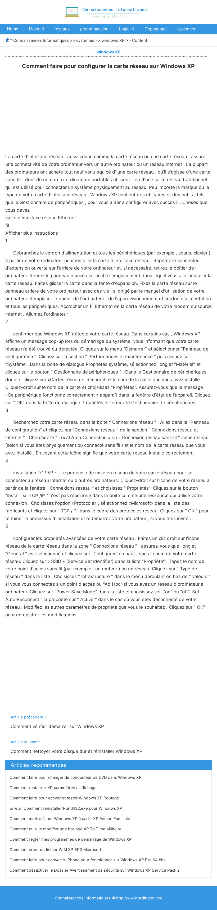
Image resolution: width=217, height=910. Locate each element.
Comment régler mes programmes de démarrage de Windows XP (71, 839)
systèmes (186, 29)
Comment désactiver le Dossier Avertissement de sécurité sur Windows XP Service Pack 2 (95, 870)
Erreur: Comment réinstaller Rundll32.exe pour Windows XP (66, 808)
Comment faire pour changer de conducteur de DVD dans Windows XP (76, 777)
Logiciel (126, 29)
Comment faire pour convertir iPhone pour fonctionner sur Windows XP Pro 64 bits (88, 859)
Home (12, 29)
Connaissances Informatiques (41, 40)
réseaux (62, 29)
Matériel (36, 29)
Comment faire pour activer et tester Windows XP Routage (65, 797)
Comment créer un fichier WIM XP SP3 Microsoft (56, 849)
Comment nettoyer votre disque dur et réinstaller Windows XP (77, 751)
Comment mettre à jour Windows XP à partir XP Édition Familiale (70, 818)
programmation (94, 29)
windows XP (113, 40)
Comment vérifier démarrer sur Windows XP (58, 726)
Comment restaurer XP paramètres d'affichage (54, 787)
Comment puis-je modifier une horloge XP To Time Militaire (66, 828)
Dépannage (155, 29)
